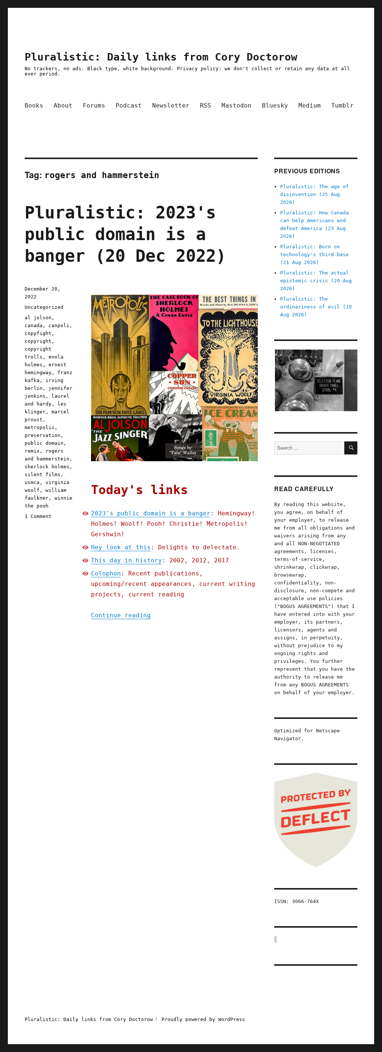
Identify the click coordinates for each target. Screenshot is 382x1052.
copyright (38, 341)
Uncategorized (44, 307)
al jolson (38, 317)
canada (34, 325)
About (63, 105)
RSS (205, 105)
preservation (42, 435)
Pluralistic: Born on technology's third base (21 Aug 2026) (314, 254)
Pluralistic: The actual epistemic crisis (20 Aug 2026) (316, 280)
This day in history (126, 560)
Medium (309, 105)
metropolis (39, 427)
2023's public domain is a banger (150, 513)
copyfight (38, 333)
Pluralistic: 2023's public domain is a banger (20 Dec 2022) (125, 234)
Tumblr (342, 105)
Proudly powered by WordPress (203, 1019)
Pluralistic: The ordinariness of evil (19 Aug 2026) (316, 306)
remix (32, 451)
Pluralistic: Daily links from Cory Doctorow (161, 57)
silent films (42, 474)
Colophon (106, 573)
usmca (32, 482)
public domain (44, 443)
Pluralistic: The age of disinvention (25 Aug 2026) (314, 194)
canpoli (58, 325)
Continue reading (121, 615)
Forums (94, 105)
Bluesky (275, 105)
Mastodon (236, 105)
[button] (315, 380)
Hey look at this (121, 547)
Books (34, 105)
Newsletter (171, 105)
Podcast (129, 105)
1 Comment (38, 516)
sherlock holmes (47, 466)
